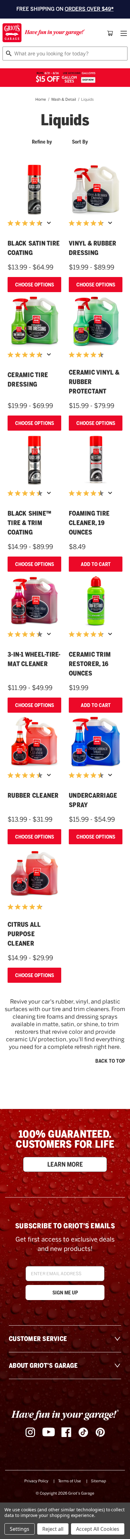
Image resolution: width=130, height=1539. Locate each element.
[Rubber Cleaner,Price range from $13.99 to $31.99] (34, 742)
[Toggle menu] (123, 33)
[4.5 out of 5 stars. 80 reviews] (26, 775)
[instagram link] (30, 1432)
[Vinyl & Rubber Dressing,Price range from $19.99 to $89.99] (95, 190)
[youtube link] (48, 1432)
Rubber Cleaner (33, 795)
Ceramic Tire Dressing (28, 379)
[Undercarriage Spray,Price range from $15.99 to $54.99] (95, 742)
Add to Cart (96, 564)
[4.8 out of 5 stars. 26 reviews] (26, 907)
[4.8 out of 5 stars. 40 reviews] (88, 634)
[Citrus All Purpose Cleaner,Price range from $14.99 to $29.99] (34, 873)
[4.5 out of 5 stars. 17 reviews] (88, 355)
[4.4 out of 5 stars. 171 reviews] (26, 493)
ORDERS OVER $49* (89, 9)
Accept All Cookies (97, 1528)
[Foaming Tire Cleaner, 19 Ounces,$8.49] (95, 460)
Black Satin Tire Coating (34, 248)
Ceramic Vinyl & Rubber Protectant (94, 381)
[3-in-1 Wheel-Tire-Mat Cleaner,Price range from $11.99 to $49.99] (34, 601)
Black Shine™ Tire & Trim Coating (29, 522)
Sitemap (98, 1481)
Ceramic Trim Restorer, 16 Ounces (90, 663)
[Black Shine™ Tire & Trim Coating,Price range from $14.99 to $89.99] (34, 460)
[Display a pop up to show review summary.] (50, 225)
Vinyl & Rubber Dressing (92, 248)
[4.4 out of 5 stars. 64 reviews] (88, 493)
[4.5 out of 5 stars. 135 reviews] (88, 775)
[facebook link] (66, 1432)
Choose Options (34, 284)
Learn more (65, 1164)
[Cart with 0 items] (110, 33)
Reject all (52, 1528)
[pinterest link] (100, 1432)
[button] (47, 143)
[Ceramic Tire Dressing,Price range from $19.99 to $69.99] (34, 321)
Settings (19, 1528)
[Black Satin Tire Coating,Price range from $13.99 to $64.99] (34, 190)
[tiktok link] (83, 1432)
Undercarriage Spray (93, 800)
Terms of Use (69, 1481)
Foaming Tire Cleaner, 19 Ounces (89, 522)
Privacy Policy (36, 1481)
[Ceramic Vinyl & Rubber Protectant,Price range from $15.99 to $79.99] (95, 321)
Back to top (110, 1061)
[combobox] (65, 53)
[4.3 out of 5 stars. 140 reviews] (26, 634)
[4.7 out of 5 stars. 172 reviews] (26, 223)
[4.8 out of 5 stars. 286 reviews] (88, 223)
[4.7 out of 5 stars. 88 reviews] (26, 355)
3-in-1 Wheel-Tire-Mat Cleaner (34, 659)
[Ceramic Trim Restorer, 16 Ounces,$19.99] (95, 601)
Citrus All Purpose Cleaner (24, 934)
